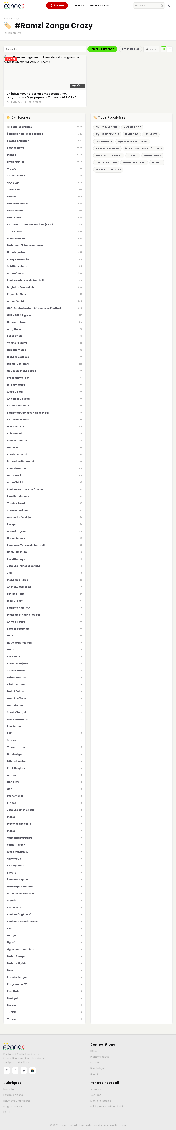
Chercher (151, 49)
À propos (95, 1089)
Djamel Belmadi (106, 162)
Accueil (7, 18)
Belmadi (157, 162)
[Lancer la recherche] (162, 5)
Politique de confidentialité (106, 1106)
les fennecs (104, 141)
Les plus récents (102, 49)
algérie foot (132, 127)
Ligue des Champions (16, 1100)
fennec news (152, 155)
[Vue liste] (170, 49)
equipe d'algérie (107, 127)
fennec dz (132, 134)
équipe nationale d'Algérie (143, 148)
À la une (59, 5)
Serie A (94, 1074)
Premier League (99, 1056)
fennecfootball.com (115, 1125)
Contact (95, 1095)
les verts (150, 134)
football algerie (107, 148)
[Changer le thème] (169, 5)
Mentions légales (100, 1100)
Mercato (8, 1089)
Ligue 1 (94, 1051)
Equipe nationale (107, 134)
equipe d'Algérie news (133, 141)
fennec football (134, 162)
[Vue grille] (163, 49)
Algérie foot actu (108, 169)
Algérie (133, 155)
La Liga (94, 1062)
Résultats (9, 1112)
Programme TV (99, 5)
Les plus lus (130, 49)
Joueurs (77, 5)
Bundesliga (97, 1068)
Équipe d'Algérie (13, 1095)
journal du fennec (109, 155)
